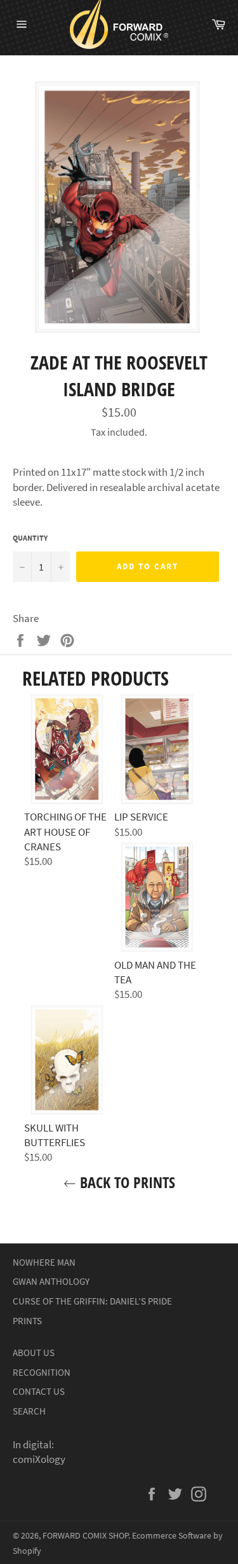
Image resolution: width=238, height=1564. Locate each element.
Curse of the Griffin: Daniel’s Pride (92, 1301)
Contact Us (39, 1391)
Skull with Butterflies (54, 1135)
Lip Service (141, 817)
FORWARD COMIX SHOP (85, 1535)
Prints (27, 1321)
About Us (34, 1352)
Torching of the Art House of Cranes (65, 832)
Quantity (30, 538)
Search (29, 1411)
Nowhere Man (44, 1262)
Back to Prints (125, 1182)
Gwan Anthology (51, 1281)
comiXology (39, 1459)
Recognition (41, 1372)
